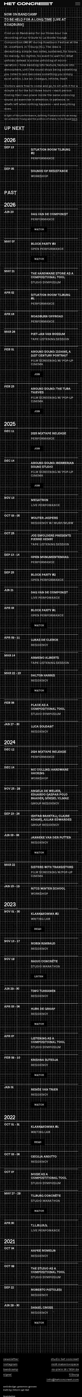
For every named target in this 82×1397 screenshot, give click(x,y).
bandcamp (10, 1369)
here (74, 118)
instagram (10, 1364)
